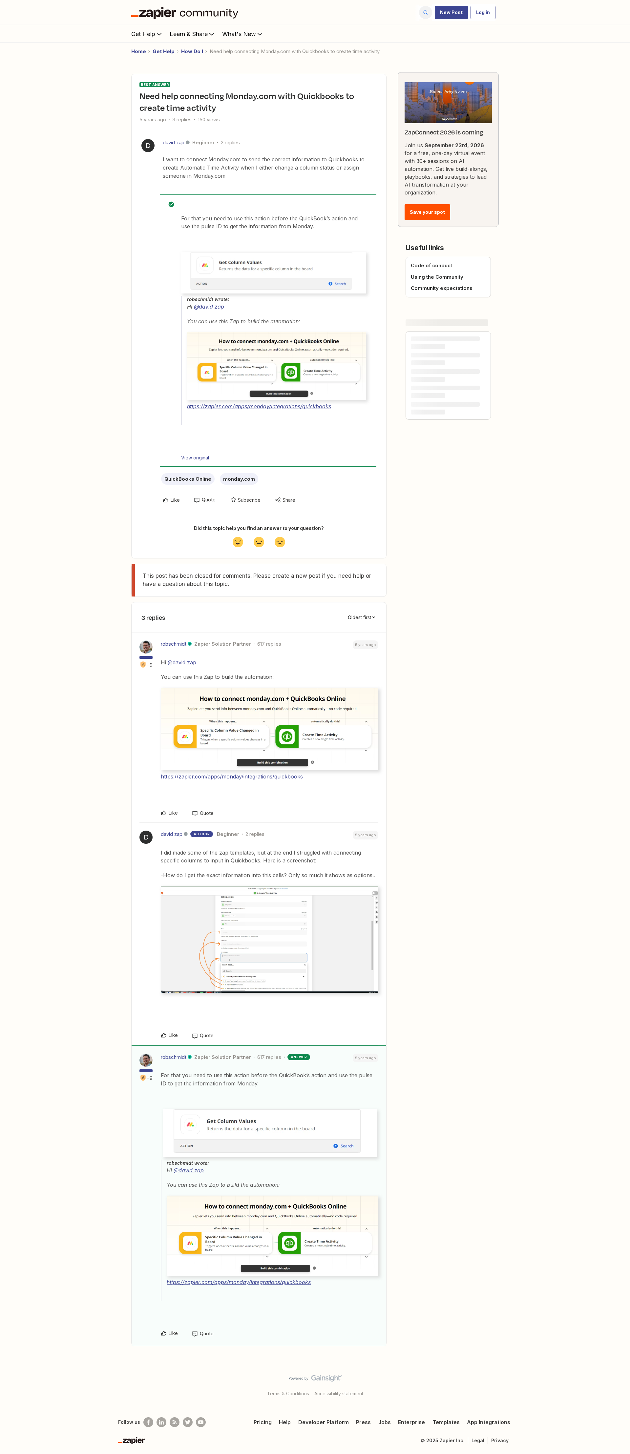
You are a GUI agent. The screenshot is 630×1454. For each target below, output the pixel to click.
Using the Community (437, 277)
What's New (239, 33)
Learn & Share (189, 33)
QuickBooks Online (187, 479)
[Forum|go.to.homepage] (186, 12)
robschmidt (173, 644)
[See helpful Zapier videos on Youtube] (201, 1422)
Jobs (384, 1422)
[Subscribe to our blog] (174, 1422)
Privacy (500, 1440)
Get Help (143, 33)
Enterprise (411, 1422)
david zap (173, 142)
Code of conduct (431, 265)
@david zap (209, 306)
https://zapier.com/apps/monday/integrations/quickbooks (259, 406)
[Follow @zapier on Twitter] (188, 1422)
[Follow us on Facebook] (148, 1422)
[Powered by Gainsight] (315, 1380)
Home (138, 51)
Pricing (263, 1422)
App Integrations (488, 1422)
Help (285, 1422)
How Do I (192, 51)
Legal (478, 1440)
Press (363, 1422)
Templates (446, 1422)
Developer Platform (323, 1422)
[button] (451, 12)
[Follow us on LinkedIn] (161, 1422)
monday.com (239, 479)
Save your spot (427, 212)
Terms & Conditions (288, 1393)
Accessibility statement (338, 1393)
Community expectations (441, 288)
